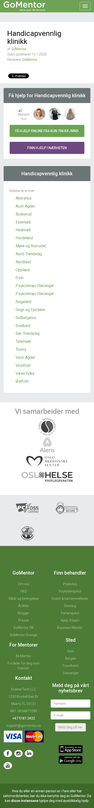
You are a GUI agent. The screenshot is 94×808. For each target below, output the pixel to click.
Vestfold (23, 365)
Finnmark (23, 222)
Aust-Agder (25, 206)
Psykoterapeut (70, 591)
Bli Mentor (23, 656)
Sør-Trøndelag (28, 333)
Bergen (70, 658)
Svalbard (23, 325)
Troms (21, 349)
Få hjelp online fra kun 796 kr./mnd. (47, 131)
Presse (23, 620)
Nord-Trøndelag (29, 254)
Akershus (24, 198)
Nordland (23, 262)
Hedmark (23, 230)
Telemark (23, 341)
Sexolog (70, 606)
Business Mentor (70, 628)
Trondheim (70, 666)
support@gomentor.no (23, 726)
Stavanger (71, 673)
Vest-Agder (25, 357)
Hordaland (24, 238)
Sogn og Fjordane (30, 309)
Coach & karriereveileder (69, 598)
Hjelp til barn (70, 620)
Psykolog (70, 584)
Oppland (23, 270)
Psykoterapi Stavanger (35, 285)
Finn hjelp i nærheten (47, 148)
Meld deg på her (70, 727)
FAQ (23, 591)
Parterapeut (70, 613)
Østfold (22, 381)
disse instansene (24, 801)
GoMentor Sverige (23, 635)
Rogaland (23, 301)
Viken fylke (25, 373)
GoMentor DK (23, 628)
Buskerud (24, 214)
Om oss (23, 584)
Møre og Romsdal (31, 246)
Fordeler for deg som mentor (24, 665)
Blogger (23, 613)
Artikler (23, 606)
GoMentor (19, 49)
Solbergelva (26, 317)
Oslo (20, 277)
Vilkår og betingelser (23, 598)
